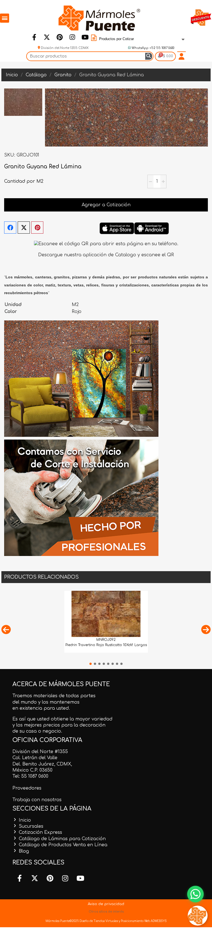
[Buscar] (148, 56)
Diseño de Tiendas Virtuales (98, 921)
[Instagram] (72, 37)
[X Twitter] (24, 227)
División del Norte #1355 (40, 751)
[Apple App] (116, 228)
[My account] (181, 56)
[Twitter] (46, 37)
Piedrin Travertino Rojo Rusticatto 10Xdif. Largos (106, 645)
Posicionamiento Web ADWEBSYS (144, 921)
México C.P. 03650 (32, 770)
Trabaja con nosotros (37, 799)
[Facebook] (34, 37)
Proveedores (26, 788)
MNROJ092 (106, 640)
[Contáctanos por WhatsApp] (195, 894)
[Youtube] (84, 37)
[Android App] (151, 228)
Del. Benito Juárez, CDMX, (42, 764)
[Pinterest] (59, 37)
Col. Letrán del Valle (34, 757)
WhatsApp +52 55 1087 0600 (152, 48)
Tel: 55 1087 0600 (30, 776)
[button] (6, 629)
